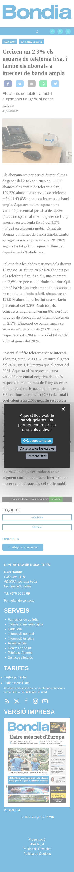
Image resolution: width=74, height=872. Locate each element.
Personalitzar (37, 456)
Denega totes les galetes (37, 448)
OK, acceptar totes (37, 440)
